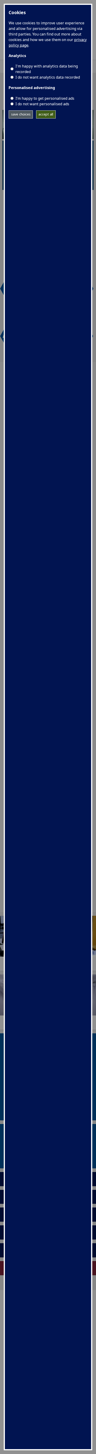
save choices (21, 114)
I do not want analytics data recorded (47, 77)
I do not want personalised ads (42, 103)
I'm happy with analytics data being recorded (46, 69)
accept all (45, 114)
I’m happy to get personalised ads (44, 98)
